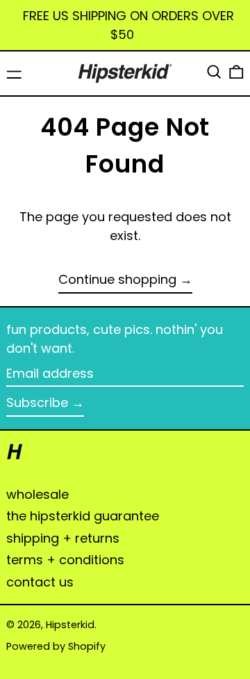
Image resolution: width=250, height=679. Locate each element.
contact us (40, 582)
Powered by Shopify (56, 646)
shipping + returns (62, 538)
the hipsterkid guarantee (82, 516)
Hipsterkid (70, 625)
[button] (214, 72)
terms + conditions (65, 559)
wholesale (37, 494)
